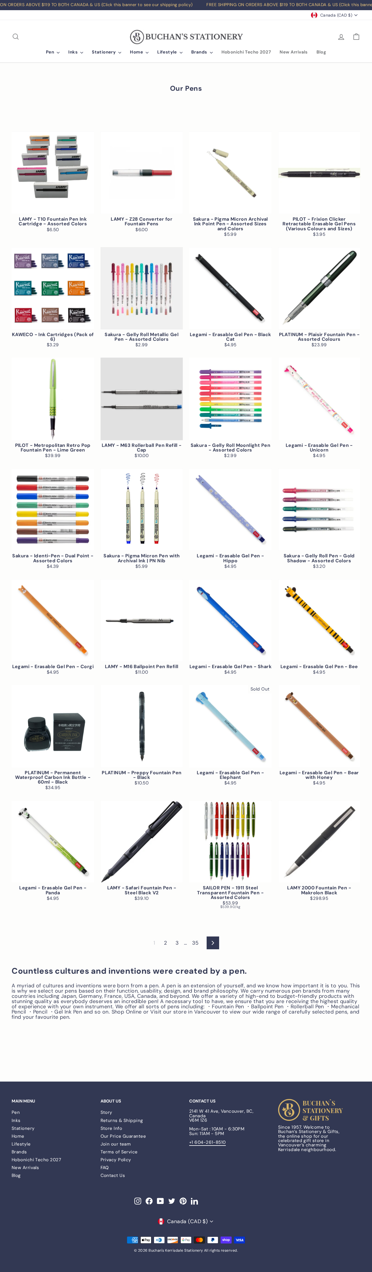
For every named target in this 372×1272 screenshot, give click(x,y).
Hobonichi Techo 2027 (246, 52)
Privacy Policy (116, 1160)
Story (106, 1112)
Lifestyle (167, 52)
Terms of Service (119, 1152)
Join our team (116, 1144)
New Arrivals (294, 52)
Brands (199, 52)
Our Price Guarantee (123, 1136)
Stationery (104, 52)
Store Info (111, 1128)
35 (195, 942)
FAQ (105, 1168)
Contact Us (113, 1175)
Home (137, 52)
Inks (73, 52)
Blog (321, 52)
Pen (51, 52)
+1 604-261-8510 (207, 1142)
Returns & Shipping (122, 1120)
